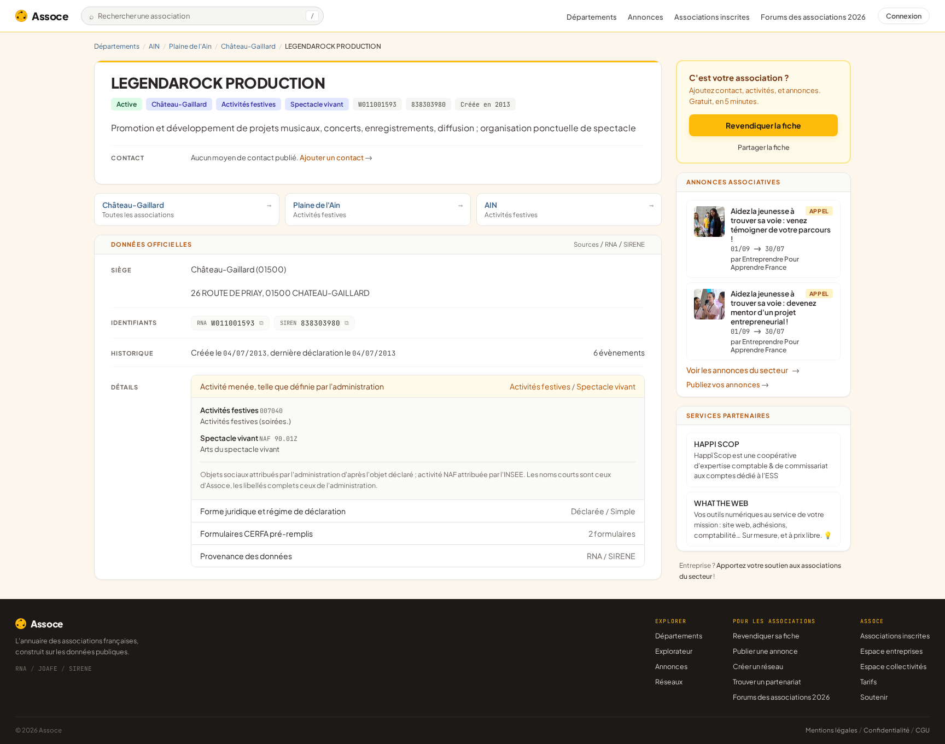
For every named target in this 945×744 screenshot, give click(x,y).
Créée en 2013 (485, 104)
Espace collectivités (893, 666)
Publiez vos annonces (727, 384)
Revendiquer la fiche (763, 125)
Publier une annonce (765, 651)
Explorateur (673, 651)
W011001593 (377, 104)
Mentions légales (832, 730)
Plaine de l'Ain (190, 46)
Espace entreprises (891, 651)
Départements (592, 17)
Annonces (645, 17)
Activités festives (248, 104)
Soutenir (874, 697)
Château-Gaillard (248, 46)
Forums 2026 (813, 17)
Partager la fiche (764, 147)
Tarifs (868, 681)
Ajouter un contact (336, 157)
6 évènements (619, 352)
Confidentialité (886, 730)
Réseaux (668, 681)
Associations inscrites (712, 17)
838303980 (428, 104)
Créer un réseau (758, 666)
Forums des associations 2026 (781, 697)
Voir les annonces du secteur (743, 370)
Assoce (50, 15)
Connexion (903, 15)
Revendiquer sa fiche (766, 635)
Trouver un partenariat (767, 681)
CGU (922, 730)
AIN (154, 46)
